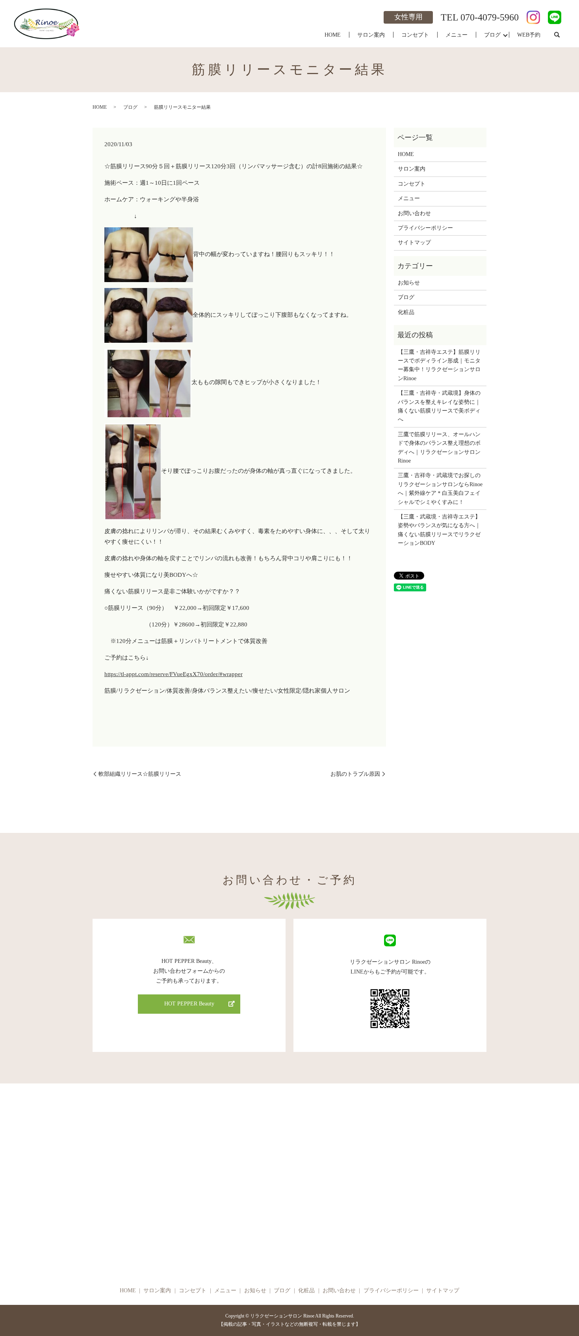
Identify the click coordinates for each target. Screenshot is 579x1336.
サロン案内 (371, 35)
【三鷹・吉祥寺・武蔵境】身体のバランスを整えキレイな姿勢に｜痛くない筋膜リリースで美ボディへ (439, 406)
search (557, 35)
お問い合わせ (414, 213)
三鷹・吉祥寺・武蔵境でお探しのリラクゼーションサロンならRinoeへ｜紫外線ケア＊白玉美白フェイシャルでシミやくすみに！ (440, 488)
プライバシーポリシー (425, 228)
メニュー (456, 35)
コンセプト (415, 35)
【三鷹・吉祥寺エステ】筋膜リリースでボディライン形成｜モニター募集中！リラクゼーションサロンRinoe (439, 365)
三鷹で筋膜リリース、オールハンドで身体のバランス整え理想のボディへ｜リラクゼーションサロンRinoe (439, 447)
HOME (333, 35)
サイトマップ (414, 242)
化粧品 (406, 312)
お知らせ (409, 283)
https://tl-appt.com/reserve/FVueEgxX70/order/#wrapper (173, 674)
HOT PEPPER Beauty (189, 1004)
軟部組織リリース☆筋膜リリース (139, 774)
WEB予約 (528, 35)
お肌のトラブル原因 (355, 774)
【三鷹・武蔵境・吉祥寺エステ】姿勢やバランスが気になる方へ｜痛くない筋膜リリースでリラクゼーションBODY (439, 530)
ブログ (492, 35)
